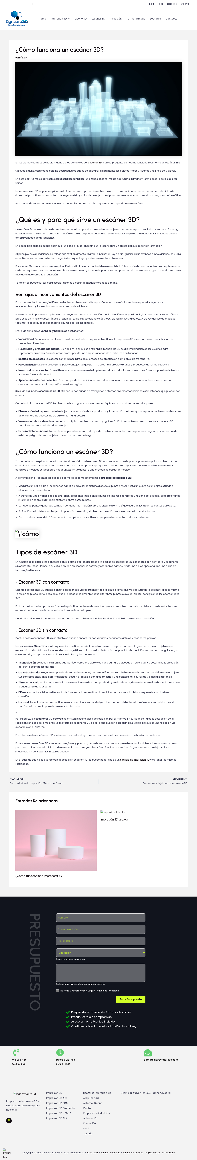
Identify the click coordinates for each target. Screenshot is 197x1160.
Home (42, 18)
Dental (87, 1108)
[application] (68, 18)
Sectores (155, 18)
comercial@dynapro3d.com (49, 3)
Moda (86, 1128)
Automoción (90, 1118)
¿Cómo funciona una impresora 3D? (39, 876)
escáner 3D (95, 162)
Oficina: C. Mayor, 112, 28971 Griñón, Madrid (146, 1093)
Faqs (160, 3)
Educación (89, 1123)
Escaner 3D (98, 18)
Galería (185, 3)
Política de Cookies (133, 1152)
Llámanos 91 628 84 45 (19, 3)
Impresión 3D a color (114, 819)
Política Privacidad (110, 1152)
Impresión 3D (59, 18)
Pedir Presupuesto (131, 999)
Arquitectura (91, 1098)
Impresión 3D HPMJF (58, 1113)
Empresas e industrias (96, 1113)
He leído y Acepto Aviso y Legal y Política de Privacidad (89, 990)
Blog (151, 3)
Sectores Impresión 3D (97, 1093)
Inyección (116, 18)
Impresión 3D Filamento (60, 1108)
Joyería (87, 1133)
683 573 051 (19, 1064)
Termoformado (135, 18)
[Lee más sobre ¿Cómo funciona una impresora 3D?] (56, 840)
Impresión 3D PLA (56, 1118)
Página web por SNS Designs (160, 1152)
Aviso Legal (92, 1152)
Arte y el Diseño (92, 1103)
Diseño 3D (81, 18)
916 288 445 (19, 1060)
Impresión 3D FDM (57, 1103)
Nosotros (172, 3)
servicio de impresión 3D (135, 760)
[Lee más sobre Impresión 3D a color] (113, 812)
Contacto (171, 18)
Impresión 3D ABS (56, 1098)
